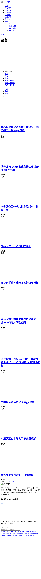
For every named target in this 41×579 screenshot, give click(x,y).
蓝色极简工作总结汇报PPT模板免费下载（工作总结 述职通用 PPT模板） (20, 362)
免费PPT (8, 8)
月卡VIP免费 (10, 80)
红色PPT (3, 535)
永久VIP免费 (10, 85)
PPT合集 (12, 28)
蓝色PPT (25, 535)
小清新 (35, 531)
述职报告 (31, 535)
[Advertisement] (20, 57)
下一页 (11, 482)
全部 (6, 74)
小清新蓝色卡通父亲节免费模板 (18, 438)
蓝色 (20, 535)
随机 (6, 91)
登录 (2, 34)
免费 (6, 76)
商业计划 (13, 531)
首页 (6, 6)
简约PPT (37, 533)
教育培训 (21, 533)
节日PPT (15, 535)
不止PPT (8, 24)
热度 (6, 93)
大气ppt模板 (29, 531)
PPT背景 (8, 17)
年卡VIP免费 (10, 83)
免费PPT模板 (5, 531)
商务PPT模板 (20, 531)
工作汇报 (9, 533)
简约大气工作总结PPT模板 (16, 246)
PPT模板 (8, 10)
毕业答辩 (31, 533)
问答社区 (12, 26)
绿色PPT (9, 535)
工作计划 (15, 533)
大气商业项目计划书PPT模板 (17, 475)
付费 (6, 78)
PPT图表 (8, 12)
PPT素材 (8, 15)
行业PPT (8, 19)
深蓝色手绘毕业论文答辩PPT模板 (19, 282)
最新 (6, 89)
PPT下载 (8, 21)
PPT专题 (12, 30)
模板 (26, 533)
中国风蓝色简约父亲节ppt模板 (18, 402)
